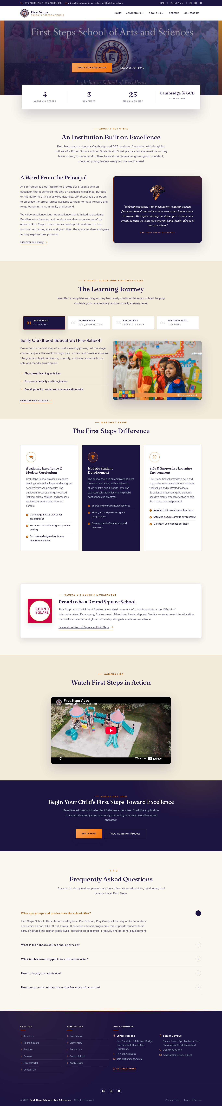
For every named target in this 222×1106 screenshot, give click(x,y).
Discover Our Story (132, 67)
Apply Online (77, 1063)
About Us (29, 1036)
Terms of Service (193, 1100)
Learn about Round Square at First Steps (84, 627)
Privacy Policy (173, 1100)
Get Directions (126, 1068)
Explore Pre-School (34, 400)
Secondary (76, 1049)
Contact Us (191, 13)
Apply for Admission (92, 67)
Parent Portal (176, 3)
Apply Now (89, 833)
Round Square (31, 1042)
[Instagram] (196, 3)
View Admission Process (125, 833)
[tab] (44, 323)
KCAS (161, 3)
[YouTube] (201, 3)
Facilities (28, 1049)
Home (117, 13)
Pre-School (76, 1036)
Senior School (77, 1056)
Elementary (76, 1042)
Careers (174, 13)
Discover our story (32, 242)
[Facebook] (190, 3)
